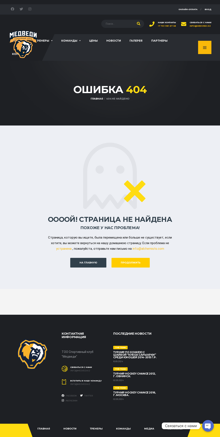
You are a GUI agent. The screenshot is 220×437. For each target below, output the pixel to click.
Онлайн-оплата (188, 9)
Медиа (149, 428)
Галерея (136, 40)
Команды (69, 40)
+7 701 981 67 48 (167, 26)
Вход (208, 9)
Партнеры (159, 40)
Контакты (175, 428)
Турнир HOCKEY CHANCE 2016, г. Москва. (134, 394)
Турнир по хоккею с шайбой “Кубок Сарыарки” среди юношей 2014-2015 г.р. (134, 355)
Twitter (88, 396)
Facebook (71, 396)
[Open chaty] (208, 426)
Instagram (71, 400)
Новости (113, 40)
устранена (64, 249)
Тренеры (42, 40)
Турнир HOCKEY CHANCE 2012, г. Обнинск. (134, 375)
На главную (88, 262)
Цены (93, 40)
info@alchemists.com (148, 249)
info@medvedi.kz (200, 26)
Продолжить (131, 262)
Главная (43, 428)
